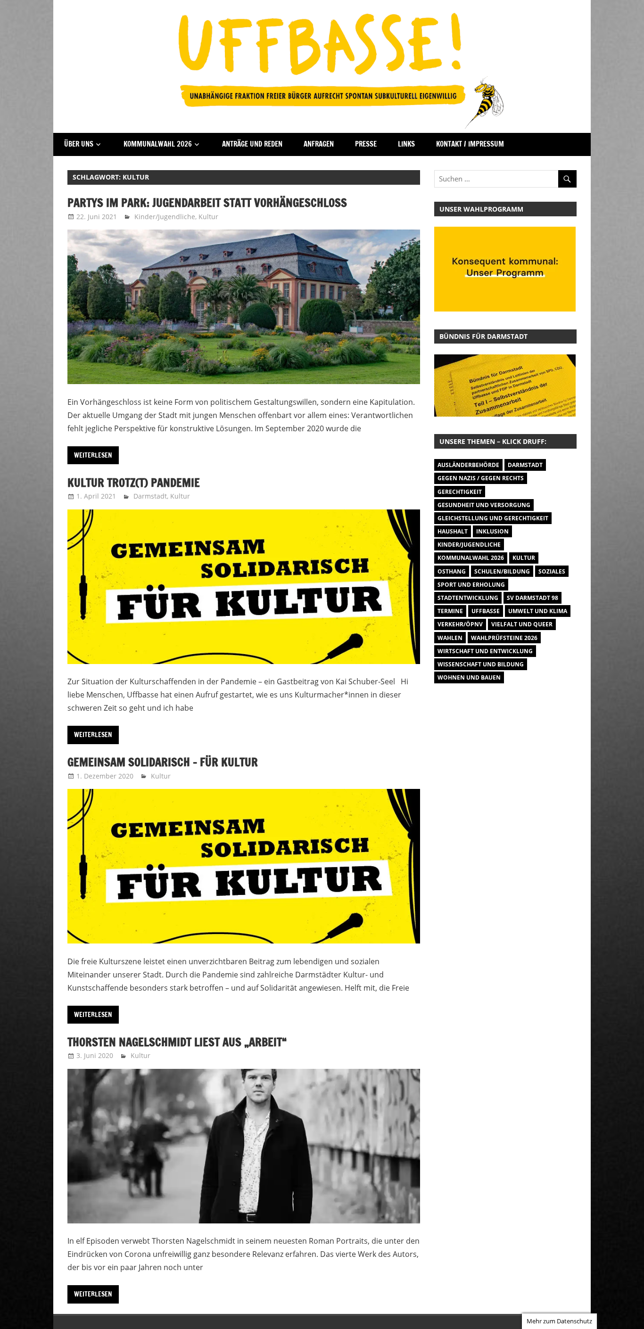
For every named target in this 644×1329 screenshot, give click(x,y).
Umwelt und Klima (537, 611)
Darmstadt (150, 496)
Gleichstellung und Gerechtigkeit (493, 518)
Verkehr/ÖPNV (460, 624)
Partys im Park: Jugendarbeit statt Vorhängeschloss (207, 203)
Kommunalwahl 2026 (158, 144)
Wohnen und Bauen (469, 677)
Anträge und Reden (252, 144)
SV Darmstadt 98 (532, 598)
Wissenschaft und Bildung (481, 664)
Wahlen (450, 638)
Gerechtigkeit (460, 492)
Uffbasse (485, 611)
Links (406, 144)
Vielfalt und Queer (522, 624)
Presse (366, 144)
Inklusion (492, 531)
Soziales (551, 571)
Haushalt (453, 531)
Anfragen (319, 144)
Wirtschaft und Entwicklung (485, 651)
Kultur (208, 216)
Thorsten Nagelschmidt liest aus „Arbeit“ (177, 1042)
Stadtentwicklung (468, 598)
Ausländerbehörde (468, 465)
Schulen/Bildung (502, 571)
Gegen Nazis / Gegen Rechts (481, 478)
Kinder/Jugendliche (164, 216)
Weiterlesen (93, 455)
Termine (450, 611)
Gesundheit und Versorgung (484, 505)
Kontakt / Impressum (470, 144)
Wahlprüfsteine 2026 (504, 638)
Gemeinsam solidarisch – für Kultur (162, 762)
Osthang (452, 571)
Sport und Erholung (471, 585)
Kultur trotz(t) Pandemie (133, 483)
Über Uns (78, 144)
